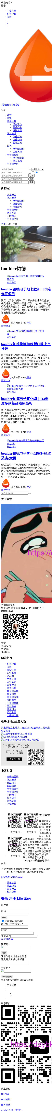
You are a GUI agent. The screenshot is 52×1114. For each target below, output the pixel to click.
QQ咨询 (5, 1094)
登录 (4, 898)
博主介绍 (11, 885)
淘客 (9, 17)
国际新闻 (11, 216)
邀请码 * (5, 936)
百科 (9, 145)
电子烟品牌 (12, 210)
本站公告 (11, 670)
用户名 (4, 905)
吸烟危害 (17, 130)
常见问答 (11, 694)
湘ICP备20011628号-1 (12, 877)
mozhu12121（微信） (11, 1110)
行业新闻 (17, 136)
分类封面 (11, 798)
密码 (3, 911)
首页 (9, 115)
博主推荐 (11, 213)
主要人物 (11, 11)
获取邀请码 (7, 939)
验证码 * (5, 944)
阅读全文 (5, 325)
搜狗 (31, 182)
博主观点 (17, 124)
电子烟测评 (12, 219)
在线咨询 (5, 1099)
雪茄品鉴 (17, 127)
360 (31, 179)
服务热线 (5, 1104)
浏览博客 (11, 194)
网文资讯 (11, 197)
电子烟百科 (18, 148)
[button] (26, 110)
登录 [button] (3, 5)
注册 (12, 898)
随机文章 (11, 801)
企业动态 (17, 139)
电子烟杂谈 (12, 715)
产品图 (10, 676)
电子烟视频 (12, 155)
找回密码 (24, 898)
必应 (31, 176)
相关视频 (11, 14)
